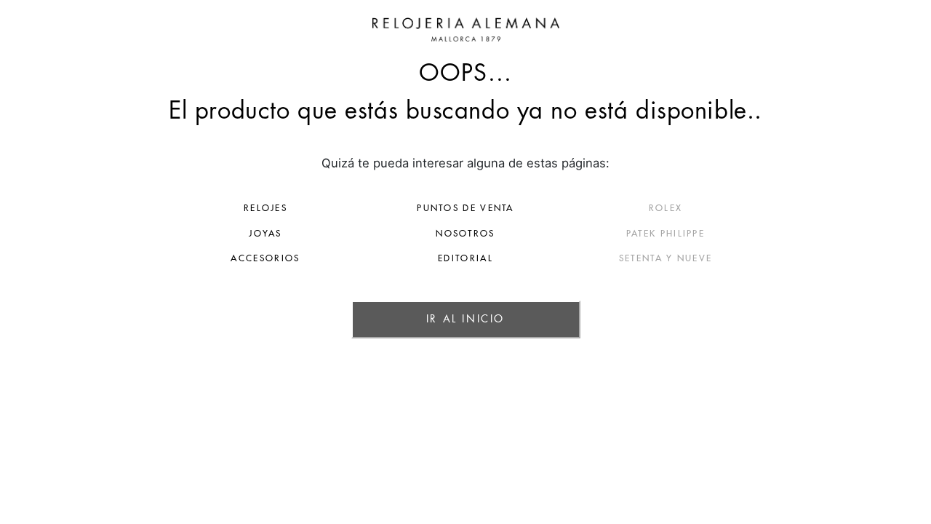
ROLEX (666, 208)
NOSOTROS (465, 233)
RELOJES (265, 208)
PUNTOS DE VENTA (465, 208)
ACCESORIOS (265, 258)
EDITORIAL (465, 258)
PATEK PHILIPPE (665, 233)
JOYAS (265, 233)
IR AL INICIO (465, 319)
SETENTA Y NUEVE (666, 258)
